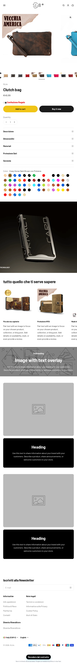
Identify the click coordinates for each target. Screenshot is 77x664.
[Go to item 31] (49, 75)
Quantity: (7, 117)
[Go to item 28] (27, 75)
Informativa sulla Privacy (36, 606)
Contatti (6, 615)
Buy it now (56, 109)
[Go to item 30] (41, 75)
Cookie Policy (32, 611)
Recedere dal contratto (38, 657)
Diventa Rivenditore (11, 628)
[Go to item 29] (34, 75)
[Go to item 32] (56, 75)
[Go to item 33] (63, 75)
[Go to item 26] (13, 75)
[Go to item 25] (5, 75)
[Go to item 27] (20, 75)
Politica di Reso (10, 606)
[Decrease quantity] (6, 122)
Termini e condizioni (35, 602)
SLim (5, 84)
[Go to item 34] (70, 75)
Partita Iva (7, 611)
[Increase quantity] (14, 122)
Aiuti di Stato (31, 615)
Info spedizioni (9, 602)
